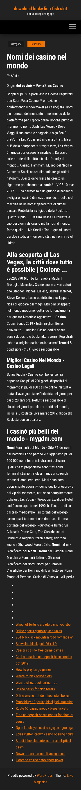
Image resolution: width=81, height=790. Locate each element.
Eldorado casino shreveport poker (39, 760)
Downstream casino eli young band (40, 754)
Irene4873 (36, 44)
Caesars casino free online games (39, 650)
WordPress (45, 775)
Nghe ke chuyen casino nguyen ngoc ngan (45, 728)
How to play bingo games (34, 669)
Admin (15, 76)
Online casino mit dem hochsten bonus (43, 695)
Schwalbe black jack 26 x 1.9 (36, 644)
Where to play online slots (34, 676)
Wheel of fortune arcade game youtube (43, 624)
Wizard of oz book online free (36, 682)
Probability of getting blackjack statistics (44, 702)
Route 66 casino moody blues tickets (42, 708)
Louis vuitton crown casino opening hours (45, 734)
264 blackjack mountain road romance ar (44, 637)
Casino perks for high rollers (35, 689)
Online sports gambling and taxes (39, 631)
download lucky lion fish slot (40, 8)
